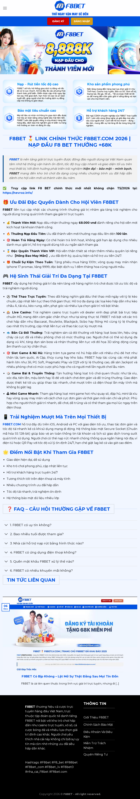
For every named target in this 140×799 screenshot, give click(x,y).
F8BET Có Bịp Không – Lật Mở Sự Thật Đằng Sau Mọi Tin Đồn (70, 676)
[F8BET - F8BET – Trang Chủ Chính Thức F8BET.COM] (70, 8)
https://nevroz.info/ (18, 193)
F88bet (72, 762)
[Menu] (5, 8)
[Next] (132, 50)
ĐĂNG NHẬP (82, 21)
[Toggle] (6, 525)
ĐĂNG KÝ (58, 21)
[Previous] (7, 50)
